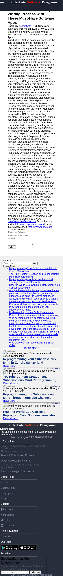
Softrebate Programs (33, 2)
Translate (6, 553)
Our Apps (6, 541)
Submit (12, 247)
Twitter (7, 520)
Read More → (10, 365)
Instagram (9, 514)
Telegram (8, 525)
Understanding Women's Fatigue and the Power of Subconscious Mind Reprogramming (34, 313)
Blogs (4, 498)
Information (7, 441)
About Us (6, 536)
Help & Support (9, 530)
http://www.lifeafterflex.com (22, 221)
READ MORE (31, 348)
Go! (34, 263)
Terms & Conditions (12, 455)
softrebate (25, 26)
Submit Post (8, 487)
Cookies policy (16, 460)
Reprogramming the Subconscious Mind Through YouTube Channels (31, 280)
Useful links (7, 476)
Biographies (7, 493)
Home (4, 482)
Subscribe (35, 572)
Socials (5, 503)
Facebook (7, 509)
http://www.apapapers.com (29, 224)
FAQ (28, 460)
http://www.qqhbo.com (40, 227)
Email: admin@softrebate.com (18, 471)
